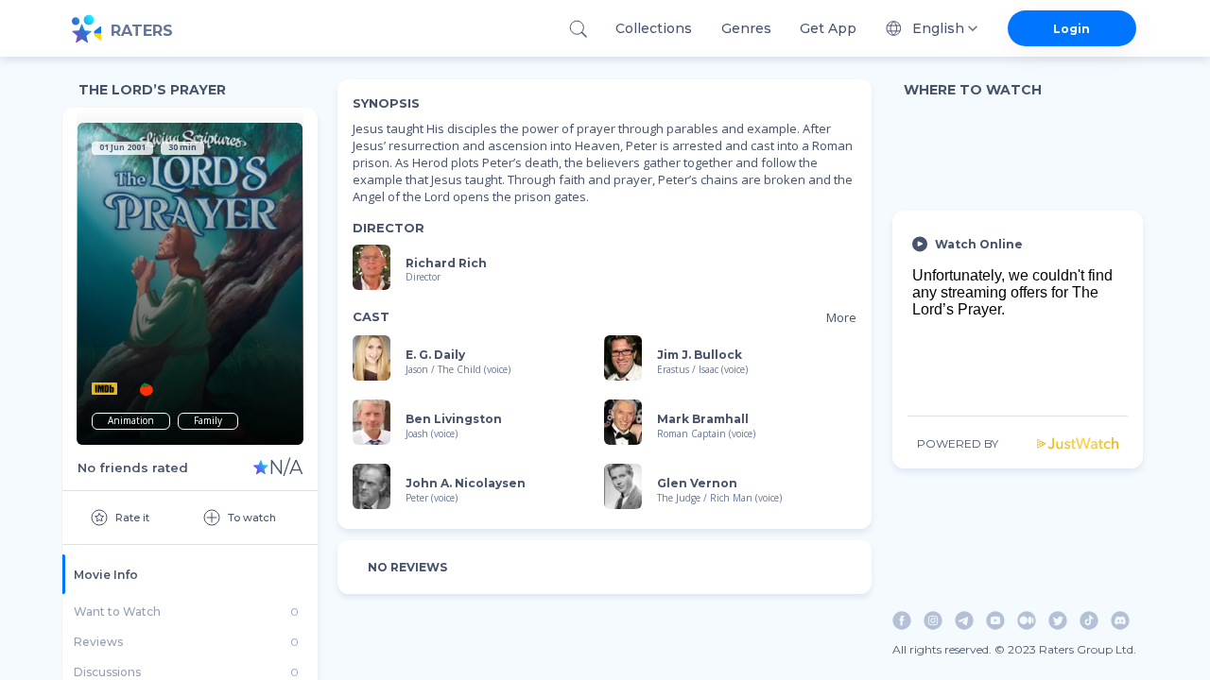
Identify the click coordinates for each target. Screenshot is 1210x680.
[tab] (190, 574)
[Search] (578, 29)
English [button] (938, 28)
